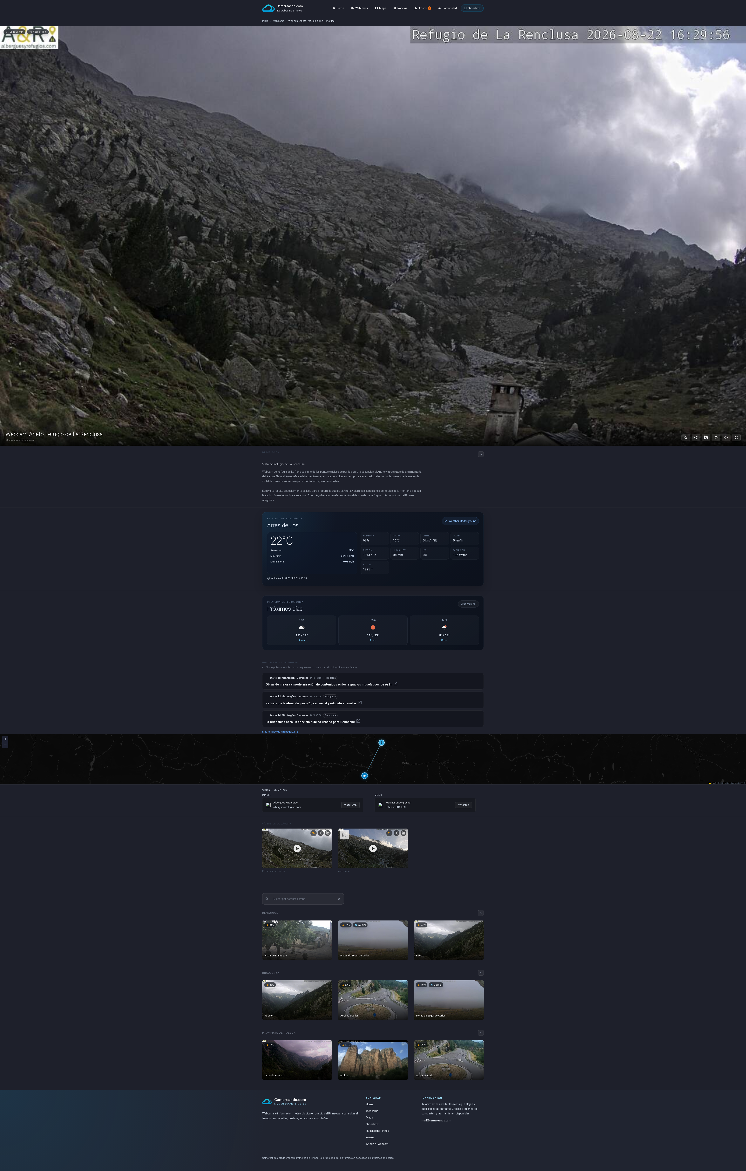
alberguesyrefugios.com (20, 440)
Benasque (330, 715)
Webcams (278, 20)
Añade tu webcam (377, 1144)
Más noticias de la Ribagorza (280, 731)
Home (369, 1104)
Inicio (265, 20)
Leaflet (714, 783)
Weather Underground (460, 521)
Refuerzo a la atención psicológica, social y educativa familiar (314, 703)
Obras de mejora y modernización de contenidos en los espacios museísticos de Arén (332, 684)
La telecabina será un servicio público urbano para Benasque (313, 722)
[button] (364, 775)
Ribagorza (330, 678)
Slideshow (372, 1124)
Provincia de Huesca (279, 1032)
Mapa (369, 1117)
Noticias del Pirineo (377, 1130)
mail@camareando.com (436, 1120)
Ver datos (463, 804)
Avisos (370, 1137)
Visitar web (350, 804)
